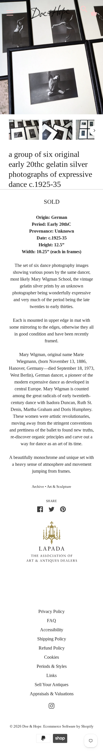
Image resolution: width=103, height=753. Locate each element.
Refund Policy (52, 648)
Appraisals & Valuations (52, 693)
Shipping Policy (51, 638)
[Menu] (10, 14)
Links (51, 675)
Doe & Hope (31, 726)
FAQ (51, 620)
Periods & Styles (52, 666)
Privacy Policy (51, 611)
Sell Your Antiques (51, 684)
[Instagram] (51, 705)
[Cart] (93, 13)
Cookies (51, 657)
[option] (24, 130)
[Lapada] (51, 541)
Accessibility (51, 629)
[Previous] (8, 130)
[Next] (94, 130)
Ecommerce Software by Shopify (68, 726)
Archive (38, 487)
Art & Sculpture (59, 487)
